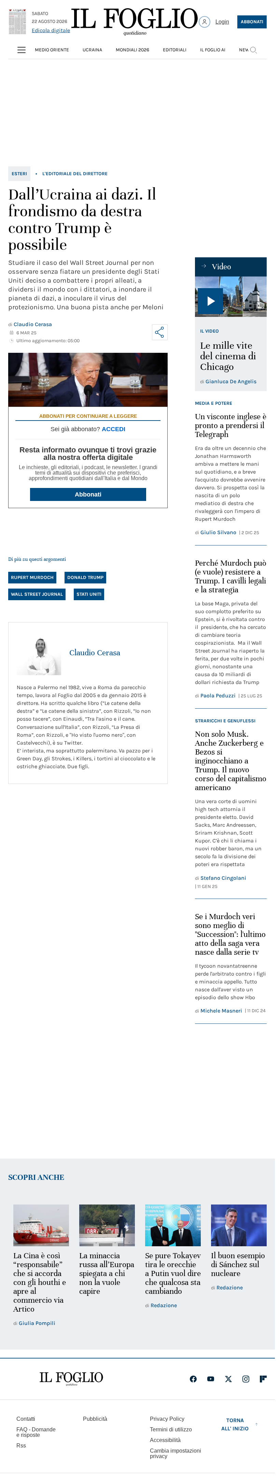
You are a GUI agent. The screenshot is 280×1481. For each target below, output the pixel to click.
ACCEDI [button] (113, 429)
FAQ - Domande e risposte (36, 1431)
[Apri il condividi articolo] (160, 332)
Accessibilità (165, 1439)
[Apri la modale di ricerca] (253, 50)
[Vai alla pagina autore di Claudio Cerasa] (39, 653)
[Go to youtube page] (210, 1378)
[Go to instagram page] (245, 1378)
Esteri (19, 174)
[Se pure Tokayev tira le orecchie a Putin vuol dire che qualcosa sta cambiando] (170, 1225)
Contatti (25, 1418)
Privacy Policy (167, 1418)
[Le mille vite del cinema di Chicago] (231, 296)
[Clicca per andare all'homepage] (71, 1378)
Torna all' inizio (235, 1423)
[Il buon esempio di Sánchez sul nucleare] (234, 1225)
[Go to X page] (228, 1378)
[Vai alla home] (134, 22)
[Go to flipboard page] (263, 1378)
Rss (21, 1444)
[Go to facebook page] (193, 1378)
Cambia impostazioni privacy (175, 1452)
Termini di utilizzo (171, 1428)
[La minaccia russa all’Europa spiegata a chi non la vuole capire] (105, 1225)
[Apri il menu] (21, 50)
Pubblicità (95, 1418)
